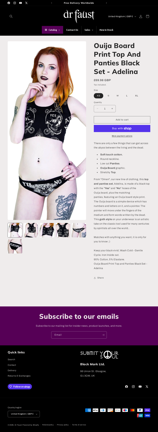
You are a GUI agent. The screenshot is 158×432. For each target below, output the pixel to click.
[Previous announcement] (51, 3)
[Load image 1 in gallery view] (15, 230)
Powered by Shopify (31, 425)
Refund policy (48, 425)
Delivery (12, 370)
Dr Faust (18, 425)
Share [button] (100, 278)
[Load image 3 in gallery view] (47, 230)
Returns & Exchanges (19, 376)
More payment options (122, 136)
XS (98, 96)
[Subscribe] (103, 335)
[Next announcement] (106, 3)
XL (136, 96)
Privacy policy (63, 425)
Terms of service (79, 425)
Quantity (98, 102)
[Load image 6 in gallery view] (15, 246)
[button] (11, 16)
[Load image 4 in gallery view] (63, 230)
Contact (12, 365)
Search (11, 359)
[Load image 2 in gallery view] (31, 230)
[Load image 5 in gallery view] (79, 230)
